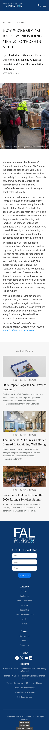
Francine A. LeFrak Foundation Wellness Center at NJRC (24, 677)
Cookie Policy (24, 726)
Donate (25, 641)
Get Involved (24, 636)
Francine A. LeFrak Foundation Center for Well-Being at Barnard (24, 670)
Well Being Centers (24, 697)
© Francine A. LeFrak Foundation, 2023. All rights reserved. (24, 718)
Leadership (24, 605)
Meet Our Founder (24, 601)
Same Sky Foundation (25, 614)
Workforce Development (25, 688)
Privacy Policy (24, 723)
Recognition (24, 610)
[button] (44, 5)
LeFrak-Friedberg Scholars (24, 692)
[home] (12, 5)
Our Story (24, 591)
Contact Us (24, 645)
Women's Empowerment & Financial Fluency (25, 683)
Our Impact (24, 596)
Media (24, 619)
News (24, 624)
